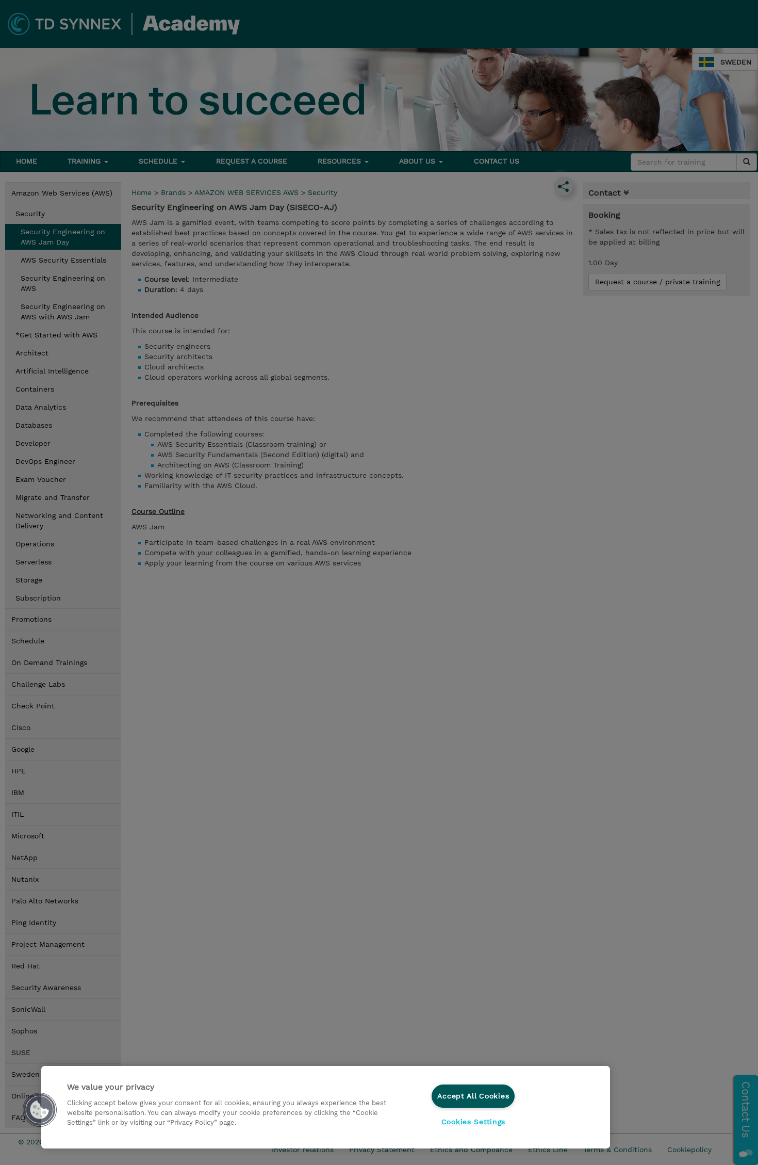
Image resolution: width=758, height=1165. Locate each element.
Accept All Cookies (473, 1096)
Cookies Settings (473, 1122)
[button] (39, 1109)
